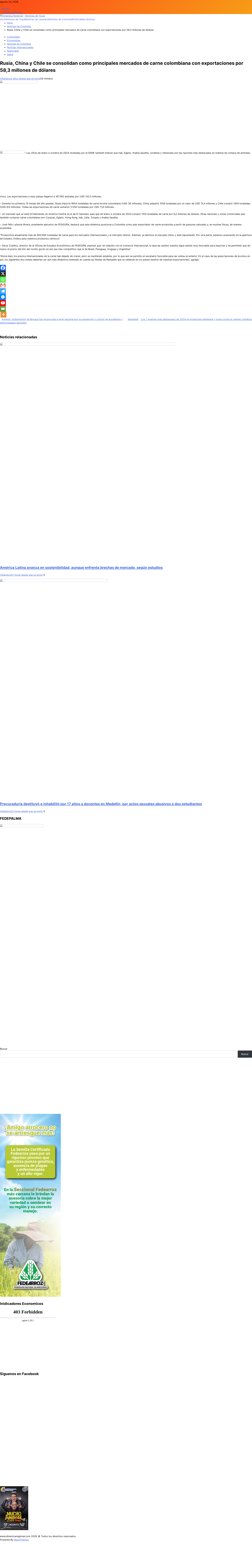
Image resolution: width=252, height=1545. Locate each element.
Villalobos (5, 78)
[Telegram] (3, 291)
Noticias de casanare (37, 19)
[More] (3, 315)
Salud (10, 54)
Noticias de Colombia (60, 19)
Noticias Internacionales (20, 47)
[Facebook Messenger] (3, 297)
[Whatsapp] (3, 279)
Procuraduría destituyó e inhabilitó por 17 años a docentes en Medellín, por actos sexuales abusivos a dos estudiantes (101, 804)
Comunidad (13, 36)
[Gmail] (3, 285)
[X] (3, 274)
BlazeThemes (21, 1539)
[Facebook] (3, 268)
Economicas (13, 40)
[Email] (3, 309)
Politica (76, 19)
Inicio (3, 19)
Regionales (13, 50)
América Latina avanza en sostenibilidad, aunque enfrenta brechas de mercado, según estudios (81, 567)
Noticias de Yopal (15, 19)
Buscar (3, 1048)
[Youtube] (3, 303)
